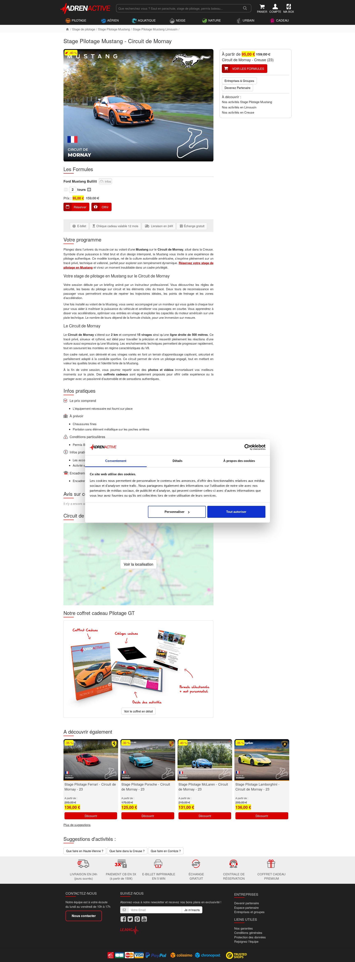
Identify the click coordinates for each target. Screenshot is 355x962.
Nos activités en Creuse (238, 112)
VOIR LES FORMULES (248, 68)
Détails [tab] (178, 461)
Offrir (105, 207)
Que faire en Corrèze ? (166, 851)
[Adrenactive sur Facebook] (123, 919)
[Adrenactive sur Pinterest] (137, 919)
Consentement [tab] (115, 461)
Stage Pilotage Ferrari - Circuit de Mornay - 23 (90, 787)
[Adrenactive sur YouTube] (144, 919)
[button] (65, 189)
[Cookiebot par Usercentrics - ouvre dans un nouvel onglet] (247, 447)
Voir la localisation (138, 564)
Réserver (80, 207)
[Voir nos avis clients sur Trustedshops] (237, 955)
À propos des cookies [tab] (239, 461)
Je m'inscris (192, 910)
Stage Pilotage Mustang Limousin (155, 29)
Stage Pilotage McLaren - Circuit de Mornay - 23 (203, 787)
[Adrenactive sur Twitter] (130, 919)
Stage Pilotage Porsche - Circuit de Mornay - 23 (145, 787)
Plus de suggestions (77, 825)
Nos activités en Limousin (239, 107)
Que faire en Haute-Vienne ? (84, 851)
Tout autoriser (236, 511)
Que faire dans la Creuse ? (127, 851)
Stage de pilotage (83, 29)
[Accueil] (67, 29)
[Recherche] (245, 8)
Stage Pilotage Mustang (114, 29)
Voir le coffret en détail (138, 711)
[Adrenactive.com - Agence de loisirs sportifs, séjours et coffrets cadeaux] (85, 8)
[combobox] (177, 8)
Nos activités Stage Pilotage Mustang (247, 102)
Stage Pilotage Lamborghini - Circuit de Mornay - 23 (257, 787)
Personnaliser (174, 511)
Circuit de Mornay (236, 59)
